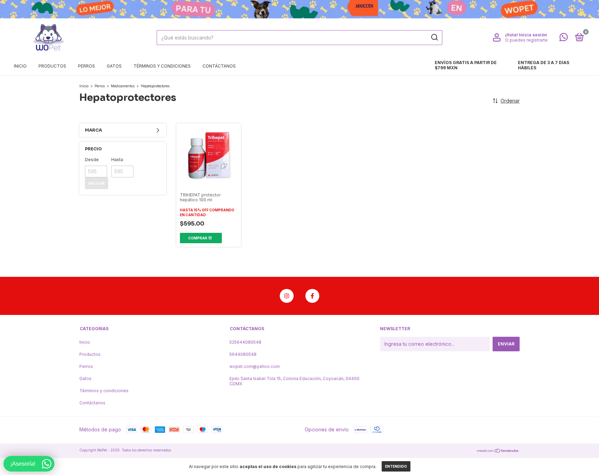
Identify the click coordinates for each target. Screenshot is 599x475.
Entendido (396, 466)
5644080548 (243, 354)
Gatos (114, 66)
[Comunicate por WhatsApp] (563, 39)
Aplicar (96, 183)
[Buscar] (434, 37)
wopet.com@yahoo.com (254, 366)
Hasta (117, 159)
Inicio (20, 66)
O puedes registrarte (526, 40)
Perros (86, 66)
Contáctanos (219, 66)
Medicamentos (122, 86)
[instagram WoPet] (287, 296)
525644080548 (245, 342)
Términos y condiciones (162, 66)
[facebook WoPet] (312, 296)
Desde (92, 159)
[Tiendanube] (498, 451)
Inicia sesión (533, 34)
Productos (52, 66)
